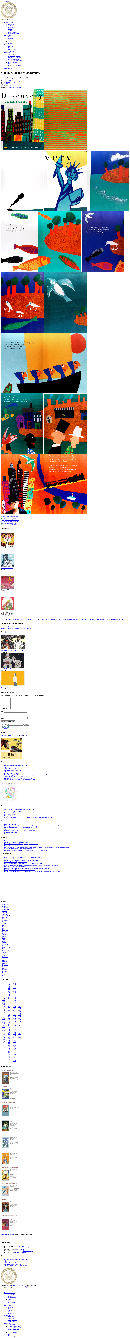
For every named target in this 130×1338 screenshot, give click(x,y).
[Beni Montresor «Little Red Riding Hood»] (13, 649)
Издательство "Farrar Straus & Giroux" (34, 619)
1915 (9, 1005)
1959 (14, 997)
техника (119, 619)
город (21, 619)
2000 (19, 1007)
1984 (14, 1037)
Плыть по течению (10, 824)
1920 (9, 1013)
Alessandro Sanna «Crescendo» (13, 770)
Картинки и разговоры (8, 1234)
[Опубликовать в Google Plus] (10, 518)
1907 (9, 992)
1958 (14, 996)
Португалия (5, 950)
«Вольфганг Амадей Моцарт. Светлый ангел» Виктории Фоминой (24, 811)
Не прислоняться (13, 1140)
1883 (3, 1022)
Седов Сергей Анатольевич (13, 1176)
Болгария (4, 912)
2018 (13, 735)
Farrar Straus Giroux (15, 87)
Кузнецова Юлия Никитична (14, 1143)
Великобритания (7, 915)
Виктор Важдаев (20, 1249)
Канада (4, 936)
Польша (4, 949)
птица (96, 619)
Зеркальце (16, 1155)
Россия (4, 952)
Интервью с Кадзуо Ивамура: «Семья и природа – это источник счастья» (26, 850)
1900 (9, 984)
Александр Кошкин (19, 1246)
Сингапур (5, 955)
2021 (2, 735)
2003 (19, 1011)
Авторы (10, 25)
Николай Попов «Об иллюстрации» (15, 866)
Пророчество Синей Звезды (9, 1070)
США (7, 84)
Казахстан (5, 934)
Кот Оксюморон (9, 78)
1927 (9, 1024)
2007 (19, 1018)
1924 (9, 1019)
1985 (14, 1038)
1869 (3, 1008)
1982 (14, 1034)
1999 (9, 85)
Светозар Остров (28, 1251)
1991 (14, 1048)
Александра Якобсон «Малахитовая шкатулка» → (16, 628)
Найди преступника (13, 1222)
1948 (9, 1057)
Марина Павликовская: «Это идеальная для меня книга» (21, 844)
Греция (4, 923)
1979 (14, 1029)
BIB (9, 64)
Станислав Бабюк (20, 1252)
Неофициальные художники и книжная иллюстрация (20, 830)
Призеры (7, 52)
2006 (19, 1016)
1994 (14, 1053)
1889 (3, 1031)
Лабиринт (12, 1089)
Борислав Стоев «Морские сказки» (27, 1247)
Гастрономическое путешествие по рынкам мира (19, 778)
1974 (14, 1021)
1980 (14, 1030)
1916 (9, 1007)
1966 (14, 1008)
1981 (14, 1032)
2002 (19, 1010)
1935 (9, 1037)
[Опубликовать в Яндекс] (9, 524)
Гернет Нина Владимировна (14, 1095)
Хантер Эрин (16, 1079)
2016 (21, 735)
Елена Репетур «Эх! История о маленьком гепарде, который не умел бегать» (27, 775)
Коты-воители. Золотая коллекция (14, 1077)
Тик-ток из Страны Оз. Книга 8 (9, 1102)
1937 (9, 1040)
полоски (87, 619)
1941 (9, 1046)
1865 (3, 1004)
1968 (14, 1011)
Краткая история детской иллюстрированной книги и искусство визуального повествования (32, 871)
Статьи (10, 40)
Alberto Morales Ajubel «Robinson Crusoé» (16, 772)
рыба (102, 619)
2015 (25, 735)
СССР (3, 958)
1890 (3, 1033)
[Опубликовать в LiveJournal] (10, 520)
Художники (11, 24)
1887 (3, 1028)
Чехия (3, 966)
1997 (14, 1057)
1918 (9, 1010)
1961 (14, 1000)
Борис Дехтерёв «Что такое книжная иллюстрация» (19, 870)
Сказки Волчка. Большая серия (14, 1173)
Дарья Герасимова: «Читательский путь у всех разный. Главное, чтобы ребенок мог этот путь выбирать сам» (37, 847)
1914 (9, 1003)
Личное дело (11, 43)
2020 (6, 735)
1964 (14, 1005)
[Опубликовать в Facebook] (9, 516)
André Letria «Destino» (7, 687)
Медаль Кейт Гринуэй (14, 57)
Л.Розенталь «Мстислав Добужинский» (16, 858)
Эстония (4, 973)
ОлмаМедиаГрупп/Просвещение (14, 1074)
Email (2, 715)
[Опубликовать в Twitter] (8, 523)
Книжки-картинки (9, 22)
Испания (4, 931)
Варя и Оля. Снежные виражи (9, 1183)
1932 (9, 1032)
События (7, 45)
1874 (3, 1012)
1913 (9, 1002)
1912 (9, 1000)
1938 (9, 1042)
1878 (3, 1014)
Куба (3, 939)
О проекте (5, 728)
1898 (3, 1042)
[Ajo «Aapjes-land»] (13, 667)
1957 (14, 994)
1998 (14, 1059)
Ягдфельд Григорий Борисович (14, 1097)
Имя (2, 711)
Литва (3, 941)
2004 (19, 1013)
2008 (19, 1019)
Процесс (10, 37)
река (99, 619)
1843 (3, 1003)
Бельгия (4, 911)
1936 (9, 1038)
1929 (9, 1027)
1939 (9, 1043)
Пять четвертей (14, 1186)
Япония (4, 976)
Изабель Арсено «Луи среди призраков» (16, 812)
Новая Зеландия (6, 947)
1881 (3, 1019)
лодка (75, 619)
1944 (9, 1051)
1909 (9, 996)
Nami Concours (12, 62)
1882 (3, 1020)
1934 (9, 1035)
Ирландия (5, 930)
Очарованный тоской (10, 832)
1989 (14, 1045)
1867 (3, 1006)
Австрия (4, 906)
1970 (14, 1015)
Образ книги (11, 54)
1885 (3, 1025)
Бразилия (4, 914)
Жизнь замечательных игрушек (10, 1167)
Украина (4, 961)
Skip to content (5, 1)
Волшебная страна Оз (14, 1108)
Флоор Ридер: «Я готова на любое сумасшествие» (19, 809)
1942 (9, 1048)
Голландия (5, 922)
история (62, 619)
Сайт (2, 718)
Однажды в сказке (9, 834)
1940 (9, 1045)
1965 (14, 1007)
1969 (14, 1013)
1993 (14, 1051)
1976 (14, 1024)
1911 (9, 999)
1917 (9, 1008)
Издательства (12, 27)
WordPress (15, 1287)
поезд (83, 619)
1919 (9, 1011)
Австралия (5, 904)
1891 (3, 1035)
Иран (3, 928)
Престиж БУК (13, 1105)
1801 (3, 1001)
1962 (14, 1002)
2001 (19, 1008)
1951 (14, 984)
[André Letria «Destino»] (13, 685)
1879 (3, 1015)
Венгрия (4, 917)
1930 (9, 1029)
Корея (3, 938)
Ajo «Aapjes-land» (6, 669)
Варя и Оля (16, 1188)
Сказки (10, 30)
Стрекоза (12, 1220)
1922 (9, 1016)
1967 (14, 1010)
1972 (14, 1018)
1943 (9, 1050)
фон (123, 619)
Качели (12, 1154)
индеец (48, 619)
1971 (14, 1016)
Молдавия (5, 944)
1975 (14, 1023)
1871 (3, 1009)
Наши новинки (12, 32)
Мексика (4, 942)
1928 (9, 1026)
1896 (3, 1039)
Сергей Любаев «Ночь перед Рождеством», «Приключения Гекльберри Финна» (28, 817)
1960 (14, 999)
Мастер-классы (12, 49)
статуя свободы (108, 619)
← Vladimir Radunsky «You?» (9, 626)
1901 (9, 986)
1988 (14, 1043)
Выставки (11, 46)
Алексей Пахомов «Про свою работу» (15, 862)
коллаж (67, 619)
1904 (9, 989)
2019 (10, 735)
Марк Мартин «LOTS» (11, 814)
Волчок (12, 1138)
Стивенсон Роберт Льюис (14, 1128)
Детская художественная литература (14, 1092)
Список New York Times (15, 60)
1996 (14, 1056)
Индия (4, 926)
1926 (9, 1023)
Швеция (4, 971)
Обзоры (10, 41)
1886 (3, 1027)
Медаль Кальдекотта (14, 56)
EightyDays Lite (28, 1287)
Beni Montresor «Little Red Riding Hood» (12, 650)
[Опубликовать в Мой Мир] (9, 521)
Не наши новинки (13, 33)
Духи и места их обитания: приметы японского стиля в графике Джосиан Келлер (28, 829)
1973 (14, 1019)
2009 (19, 1021)
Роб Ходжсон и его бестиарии (13, 845)
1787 (3, 1000)
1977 (14, 1026)
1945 (9, 1053)
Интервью (11, 38)
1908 (9, 994)
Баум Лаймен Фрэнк (13, 1110)
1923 (9, 1018)
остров (79, 619)
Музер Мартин (13, 1225)
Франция (4, 963)
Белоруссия (5, 909)
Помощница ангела (7, 1135)
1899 (3, 1044)
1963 (14, 1003)
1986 (14, 1040)
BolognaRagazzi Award (14, 65)
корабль (71, 619)
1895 (3, 1038)
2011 (19, 1024)
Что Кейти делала (6, 1151)
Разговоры (7, 35)
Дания (4, 925)
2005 (19, 1015)
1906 (9, 991)
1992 (14, 1050)
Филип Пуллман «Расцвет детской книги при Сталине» (21, 860)
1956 (14, 992)
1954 (14, 989)
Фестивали (11, 51)
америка (17, 619)
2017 (17, 735)
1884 (3, 1023)
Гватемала (5, 919)
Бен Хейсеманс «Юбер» (11, 773)
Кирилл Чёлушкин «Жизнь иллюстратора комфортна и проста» (23, 857)
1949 (9, 1059)
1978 (14, 1027)
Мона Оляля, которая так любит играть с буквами (19, 848)
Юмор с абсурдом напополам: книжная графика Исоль (20, 827)
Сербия (4, 953)
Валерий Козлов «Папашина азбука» (15, 816)
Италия (4, 933)
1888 (3, 1030)
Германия (5, 920)
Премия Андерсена (13, 59)
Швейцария (5, 969)
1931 (9, 1030)
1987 (14, 1042)
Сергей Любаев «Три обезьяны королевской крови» (19, 779)
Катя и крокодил (6, 1086)
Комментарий (5, 708)
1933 (9, 1034)
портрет (92, 619)
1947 (9, 1056)
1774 (3, 998)
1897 (3, 1041)
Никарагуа (5, 946)
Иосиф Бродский (10, 82)
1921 (9, 1015)
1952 (14, 986)
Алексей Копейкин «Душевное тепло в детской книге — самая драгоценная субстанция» (31, 865)
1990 (14, 1046)
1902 (9, 988)
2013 (19, 1027)
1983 (14, 1035)
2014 (19, 1029)
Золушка (4, 1199)
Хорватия (5, 965)
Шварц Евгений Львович (14, 1208)
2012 (19, 1026)
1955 (14, 991)
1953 (14, 988)
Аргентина (5, 907)
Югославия (5, 974)
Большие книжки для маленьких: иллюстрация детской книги (23, 863)
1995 (14, 1054)
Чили (3, 968)
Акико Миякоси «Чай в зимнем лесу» (15, 776)
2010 (19, 1023)
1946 (9, 1054)
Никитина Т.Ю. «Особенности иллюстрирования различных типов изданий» (27, 868)
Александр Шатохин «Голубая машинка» (16, 842)
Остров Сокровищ (6, 1118)
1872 (3, 1011)
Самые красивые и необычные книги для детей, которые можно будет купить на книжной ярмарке (34, 826)
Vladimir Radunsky (14, 81)
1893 (3, 1036)
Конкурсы (11, 48)
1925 (9, 1021)
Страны (10, 29)
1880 (3, 1017)
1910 (9, 997)
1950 (14, 983)
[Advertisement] (54, 886)
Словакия (5, 957)
